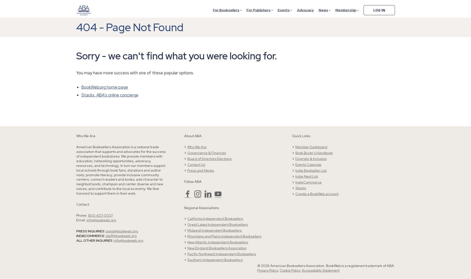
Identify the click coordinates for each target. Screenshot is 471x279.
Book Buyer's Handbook (314, 153)
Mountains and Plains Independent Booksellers (224, 236)
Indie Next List (306, 176)
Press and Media (200, 170)
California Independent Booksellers (215, 218)
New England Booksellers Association (217, 248)
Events (284, 10)
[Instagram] (197, 196)
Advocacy (305, 10)
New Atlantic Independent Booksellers (217, 242)
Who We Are (197, 147)
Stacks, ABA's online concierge (109, 95)
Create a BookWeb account (317, 194)
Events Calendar (308, 164)
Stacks (300, 188)
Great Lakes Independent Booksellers (217, 224)
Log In (379, 10)
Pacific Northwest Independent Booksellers (221, 254)
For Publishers (259, 10)
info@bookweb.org (101, 220)
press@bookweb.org (122, 231)
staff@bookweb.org (121, 236)
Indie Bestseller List (311, 170)
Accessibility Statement (321, 270)
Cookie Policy (290, 270)
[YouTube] (218, 196)
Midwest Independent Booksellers (214, 230)
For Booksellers (226, 10)
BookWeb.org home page (104, 87)
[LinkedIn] (208, 196)
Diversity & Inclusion (311, 159)
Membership (345, 10)
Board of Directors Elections (209, 159)
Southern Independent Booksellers (215, 260)
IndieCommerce (308, 182)
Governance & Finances (206, 153)
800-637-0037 (100, 215)
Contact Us (196, 164)
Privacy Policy (267, 270)
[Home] (84, 7)
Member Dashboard (311, 147)
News (323, 10)
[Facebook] (187, 196)
